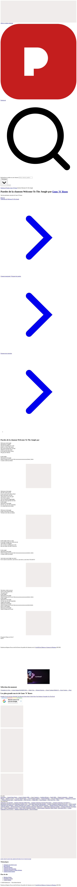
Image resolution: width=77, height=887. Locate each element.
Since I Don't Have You (33, 696)
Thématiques (4, 179)
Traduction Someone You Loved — (64, 804)
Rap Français (7, 866)
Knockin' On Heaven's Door (20, 696)
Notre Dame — (18, 797)
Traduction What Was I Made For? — (38, 806)
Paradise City (4, 696)
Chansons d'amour (8, 867)
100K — (30, 797)
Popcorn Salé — (11, 800)
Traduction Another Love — (24, 804)
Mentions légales (8, 877)
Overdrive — (64, 798)
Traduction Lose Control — (28, 805)
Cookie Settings (7, 880)
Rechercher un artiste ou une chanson (9, 177)
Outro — (29, 798)
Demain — (46, 800)
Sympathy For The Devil (49, 696)
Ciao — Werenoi (36, 690)
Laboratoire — (67, 797)
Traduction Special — (28, 809)
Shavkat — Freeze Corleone (47, 690)
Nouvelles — (21, 800)
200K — (57, 797)
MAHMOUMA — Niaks (25, 690)
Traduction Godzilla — (57, 806)
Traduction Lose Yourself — (9, 802)
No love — (31, 800)
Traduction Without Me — (27, 802)
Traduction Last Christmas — (9, 805)
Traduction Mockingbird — (43, 804)
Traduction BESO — (13, 806)
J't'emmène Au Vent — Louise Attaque (10, 690)
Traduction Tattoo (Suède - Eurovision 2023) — (58, 808)
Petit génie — (6, 797)
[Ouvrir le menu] (10, 185)
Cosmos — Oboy (67, 690)
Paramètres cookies (8, 878)
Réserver (3, 197)
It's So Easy (10, 696)
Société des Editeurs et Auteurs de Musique (46, 647)
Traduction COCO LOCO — (10, 809)
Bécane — (49, 797)
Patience (41, 696)
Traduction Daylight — (35, 808)
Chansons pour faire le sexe (10, 864)
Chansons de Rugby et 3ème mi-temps (13, 870)
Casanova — (39, 797)
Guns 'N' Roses (60, 191)
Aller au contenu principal (7, 23)
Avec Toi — (54, 800)
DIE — (39, 800)
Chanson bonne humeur (9, 871)
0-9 (30, 859)
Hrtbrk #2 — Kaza (58, 690)
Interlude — (52, 798)
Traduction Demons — (48, 805)
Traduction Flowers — (66, 805)
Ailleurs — (40, 798)
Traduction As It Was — (17, 808)
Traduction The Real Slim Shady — (46, 802)
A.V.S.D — (16, 798)
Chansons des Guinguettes (10, 868)
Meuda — (5, 798)
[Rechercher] (8, 185)
